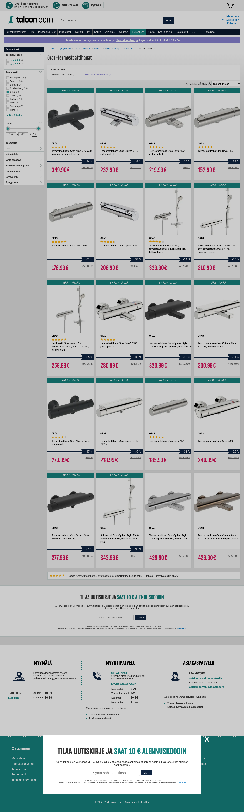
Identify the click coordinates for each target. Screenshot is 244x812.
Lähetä (146, 773)
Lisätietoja (182, 782)
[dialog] (122, 406)
